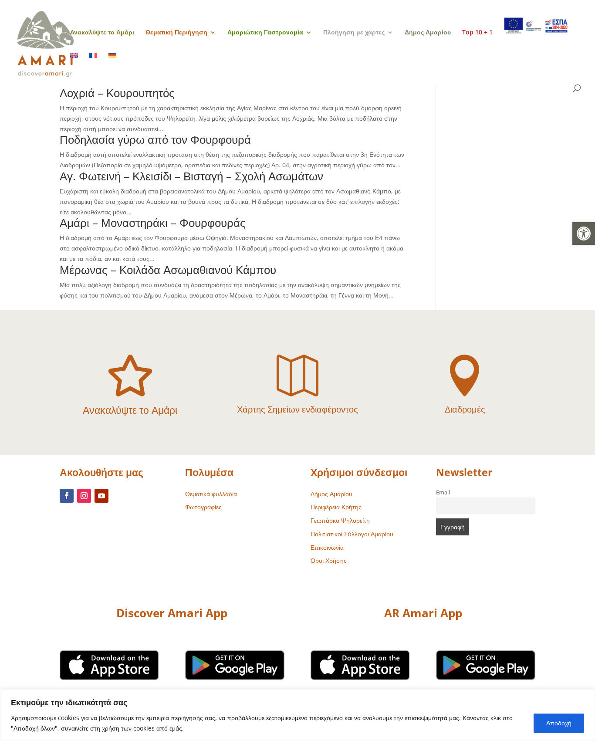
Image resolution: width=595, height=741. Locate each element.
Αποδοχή (558, 723)
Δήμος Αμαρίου (428, 32)
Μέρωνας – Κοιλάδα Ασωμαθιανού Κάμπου (168, 269)
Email (443, 492)
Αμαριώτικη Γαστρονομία (265, 32)
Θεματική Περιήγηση (176, 32)
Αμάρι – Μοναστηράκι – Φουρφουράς (153, 222)
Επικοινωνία (327, 547)
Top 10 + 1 (477, 32)
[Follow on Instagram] (84, 496)
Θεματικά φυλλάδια (211, 494)
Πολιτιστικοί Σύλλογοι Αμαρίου (352, 534)
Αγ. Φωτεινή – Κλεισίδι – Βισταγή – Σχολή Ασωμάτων (191, 176)
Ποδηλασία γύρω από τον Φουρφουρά (155, 139)
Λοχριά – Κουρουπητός (117, 93)
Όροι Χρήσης (329, 560)
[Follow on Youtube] (101, 496)
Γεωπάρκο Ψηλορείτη (340, 520)
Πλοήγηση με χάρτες (354, 32)
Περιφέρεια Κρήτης (336, 507)
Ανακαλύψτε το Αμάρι (102, 32)
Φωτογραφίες (203, 507)
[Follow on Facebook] (67, 496)
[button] (583, 233)
